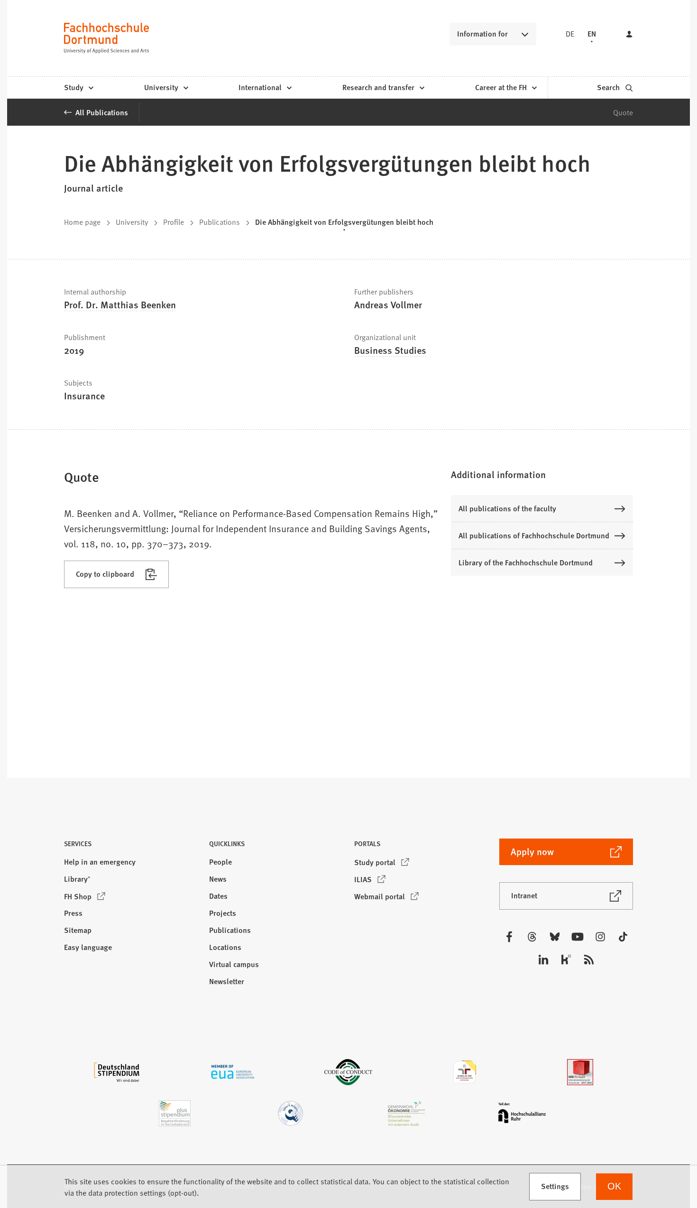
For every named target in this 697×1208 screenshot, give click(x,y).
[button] (542, 474)
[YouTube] (577, 936)
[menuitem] (78, 87)
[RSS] (589, 959)
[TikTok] (623, 936)
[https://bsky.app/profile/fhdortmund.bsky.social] (554, 936)
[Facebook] (509, 936)
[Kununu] (566, 959)
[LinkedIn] (543, 959)
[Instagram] (600, 936)
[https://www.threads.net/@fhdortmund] (532, 936)
